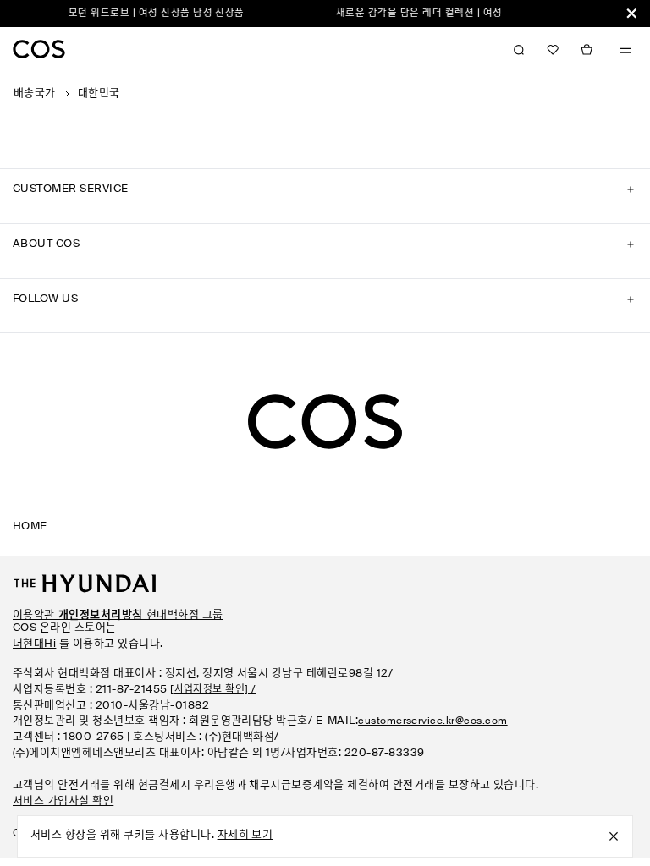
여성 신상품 (157, 13)
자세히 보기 (245, 835)
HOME (30, 526)
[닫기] (631, 13)
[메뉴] (625, 51)
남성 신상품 (212, 13)
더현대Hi (34, 644)
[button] (552, 50)
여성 (485, 13)
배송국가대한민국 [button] (67, 93)
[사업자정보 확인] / (213, 690)
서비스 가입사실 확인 (63, 801)
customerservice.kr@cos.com (432, 721)
